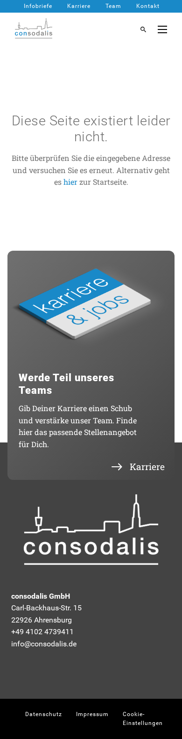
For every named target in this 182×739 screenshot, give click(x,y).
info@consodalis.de (44, 643)
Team (113, 6)
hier (70, 182)
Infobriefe (38, 6)
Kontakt (148, 6)
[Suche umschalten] (143, 29)
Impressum (92, 714)
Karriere (79, 6)
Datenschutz (43, 714)
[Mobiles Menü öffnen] (162, 29)
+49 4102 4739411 (42, 631)
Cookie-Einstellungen (143, 718)
